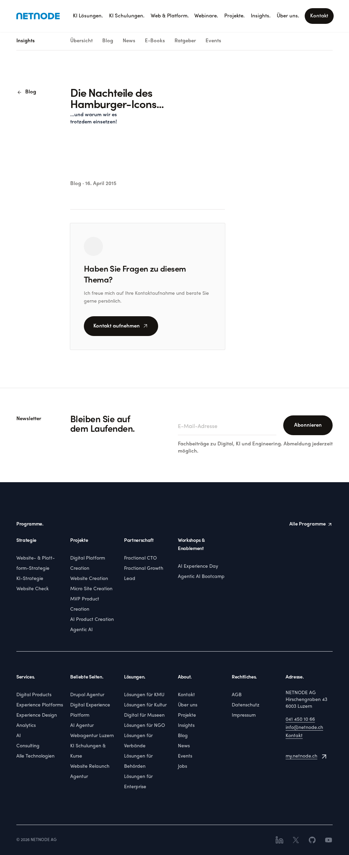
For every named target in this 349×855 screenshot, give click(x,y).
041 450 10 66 (300, 719)
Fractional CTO (140, 558)
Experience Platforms (39, 705)
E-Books (155, 41)
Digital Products (33, 695)
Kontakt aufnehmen (121, 326)
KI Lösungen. (88, 16)
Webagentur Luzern (92, 736)
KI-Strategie (29, 579)
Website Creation (89, 579)
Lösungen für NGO (144, 725)
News (129, 41)
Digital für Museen (144, 715)
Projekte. (234, 16)
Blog (107, 41)
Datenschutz (245, 705)
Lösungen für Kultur (145, 705)
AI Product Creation (92, 619)
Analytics (26, 725)
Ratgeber (185, 41)
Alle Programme (307, 524)
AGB (237, 695)
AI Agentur (82, 725)
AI (18, 736)
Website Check (32, 589)
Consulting (28, 746)
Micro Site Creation (91, 589)
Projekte (187, 715)
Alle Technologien (35, 756)
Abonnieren (308, 425)
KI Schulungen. (127, 16)
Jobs (182, 766)
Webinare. (206, 16)
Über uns (187, 705)
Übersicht (81, 41)
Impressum (244, 715)
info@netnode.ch (304, 728)
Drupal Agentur (87, 695)
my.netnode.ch (301, 756)
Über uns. (288, 16)
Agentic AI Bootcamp (201, 577)
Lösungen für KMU (144, 695)
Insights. (261, 16)
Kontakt (319, 16)
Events (213, 41)
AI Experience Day (198, 566)
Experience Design (36, 715)
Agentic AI (81, 630)
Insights (186, 725)
